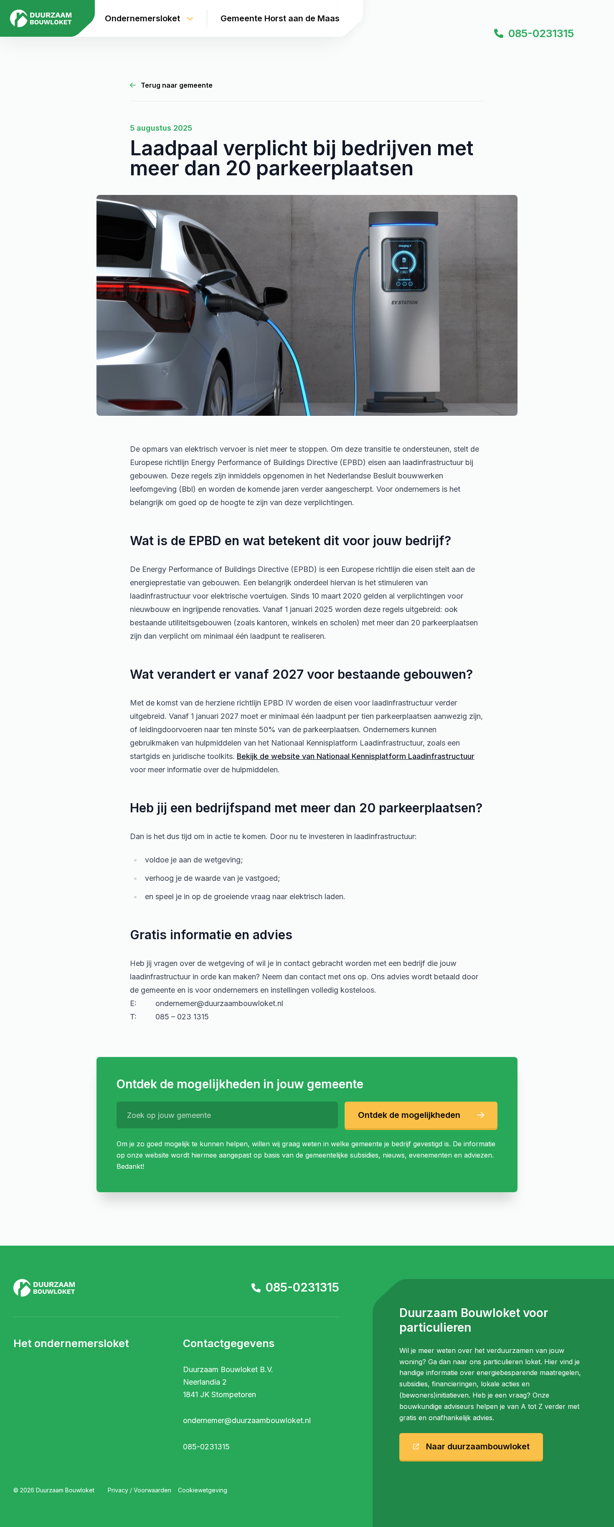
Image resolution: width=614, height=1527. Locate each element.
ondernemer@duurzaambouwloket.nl (247, 1420)
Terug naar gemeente (177, 85)
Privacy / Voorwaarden (139, 1490)
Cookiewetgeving (202, 1490)
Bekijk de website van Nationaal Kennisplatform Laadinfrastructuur (355, 756)
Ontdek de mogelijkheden (409, 1115)
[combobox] (227, 1115)
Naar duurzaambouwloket (478, 1446)
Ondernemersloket (142, 18)
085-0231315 (302, 1287)
